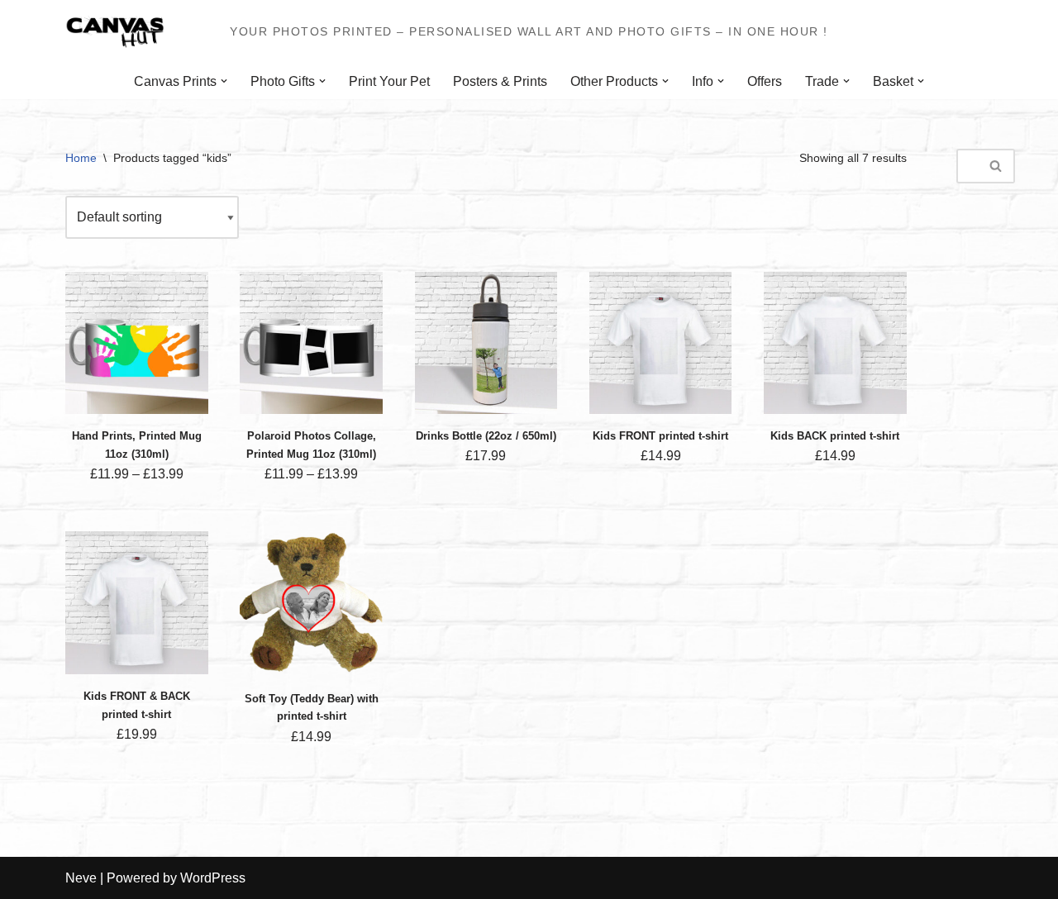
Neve (81, 878)
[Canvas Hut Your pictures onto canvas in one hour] (114, 32)
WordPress (212, 878)
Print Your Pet (389, 81)
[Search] (996, 166)
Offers (764, 81)
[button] (224, 81)
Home (81, 157)
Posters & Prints (500, 81)
